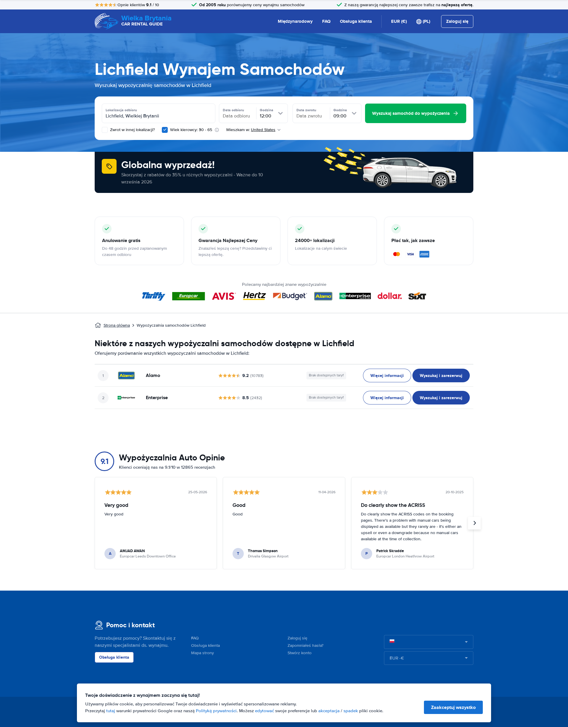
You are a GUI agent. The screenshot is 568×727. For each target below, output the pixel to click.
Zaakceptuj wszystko (453, 707)
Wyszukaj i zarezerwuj (441, 375)
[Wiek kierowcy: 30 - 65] (165, 130)
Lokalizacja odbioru (121, 110)
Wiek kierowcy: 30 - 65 (191, 129)
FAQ (326, 21)
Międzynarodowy (295, 21)
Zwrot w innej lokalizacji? (132, 129)
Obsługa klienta (356, 21)
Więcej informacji (387, 375)
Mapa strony (202, 652)
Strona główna (117, 325)
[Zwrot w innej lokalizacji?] (105, 130)
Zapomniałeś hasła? (305, 645)
